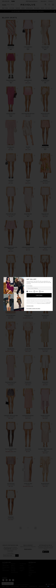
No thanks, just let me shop (33, 308)
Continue (39, 295)
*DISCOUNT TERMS (29, 305)
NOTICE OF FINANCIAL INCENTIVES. (43, 303)
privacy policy (48, 302)
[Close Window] (52, 278)
